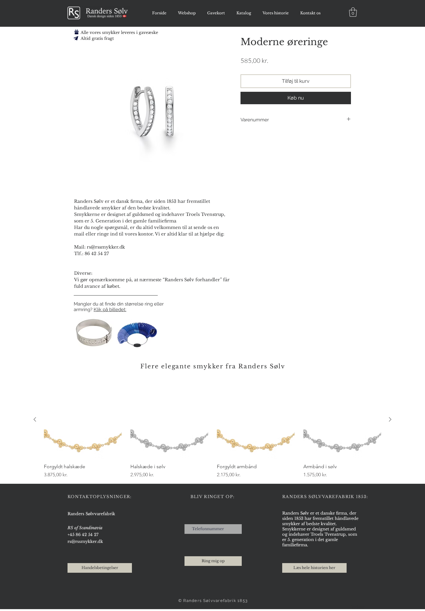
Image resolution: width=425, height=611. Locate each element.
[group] (212, 429)
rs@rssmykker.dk (85, 541)
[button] (353, 12)
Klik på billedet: (110, 309)
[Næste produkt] (390, 419)
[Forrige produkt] (35, 419)
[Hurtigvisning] (83, 420)
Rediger (357, 606)
